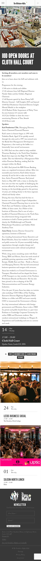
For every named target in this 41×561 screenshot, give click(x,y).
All (6, 354)
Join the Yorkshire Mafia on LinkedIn (14, 543)
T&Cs (4, 539)
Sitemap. (20, 551)
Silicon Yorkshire (31, 354)
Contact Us (5, 536)
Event (10, 354)
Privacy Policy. (20, 555)
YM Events (20, 357)
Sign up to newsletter (13, 526)
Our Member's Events (19, 354)
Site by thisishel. (20, 558)
